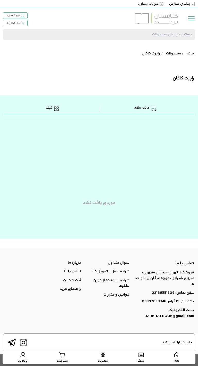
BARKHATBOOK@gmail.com (169, 316)
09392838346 (154, 301)
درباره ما (74, 263)
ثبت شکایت (72, 280)
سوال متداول (118, 263)
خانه (190, 53)
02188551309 (163, 293)
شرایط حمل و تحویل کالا (110, 271)
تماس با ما (72, 271)
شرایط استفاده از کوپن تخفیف (111, 283)
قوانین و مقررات (116, 295)
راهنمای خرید (70, 289)
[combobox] (99, 34)
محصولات (173, 53)
